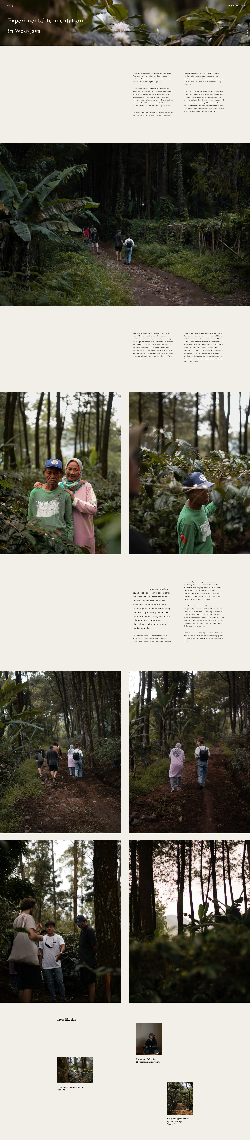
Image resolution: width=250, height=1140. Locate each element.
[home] (235, 6)
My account (248, 33)
